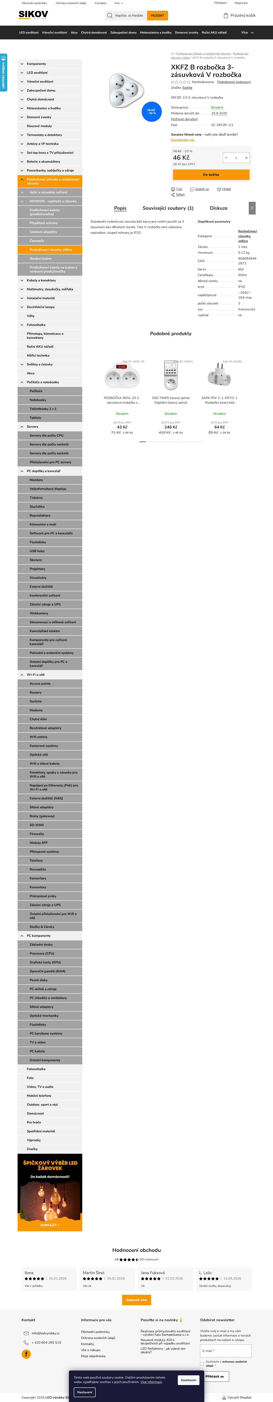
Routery (35, 692)
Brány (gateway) (42, 816)
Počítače (36, 391)
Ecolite (187, 87)
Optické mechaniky (44, 1016)
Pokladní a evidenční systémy (52, 653)
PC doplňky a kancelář (43, 471)
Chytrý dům (38, 719)
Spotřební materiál (41, 1131)
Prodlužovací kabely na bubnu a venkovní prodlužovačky (53, 269)
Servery (32, 426)
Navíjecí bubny (41, 258)
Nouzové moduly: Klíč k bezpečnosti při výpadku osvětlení (165, 1341)
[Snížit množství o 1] (226, 158)
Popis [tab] (120, 208)
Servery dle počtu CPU (46, 435)
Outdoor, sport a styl (42, 1104)
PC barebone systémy (46, 1033)
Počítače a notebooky (43, 382)
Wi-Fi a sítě (36, 675)
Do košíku (211, 175)
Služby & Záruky (42, 927)
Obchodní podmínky (34, 3)
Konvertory (38, 878)
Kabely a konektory (41, 280)
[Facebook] (26, 1354)
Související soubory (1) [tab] (168, 208)
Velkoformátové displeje (48, 489)
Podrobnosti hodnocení (234, 82)
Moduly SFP (38, 843)
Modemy (36, 710)
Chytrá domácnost (40, 99)
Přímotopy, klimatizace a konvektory (45, 336)
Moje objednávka (93, 1356)
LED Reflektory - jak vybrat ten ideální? (163, 1350)
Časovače (37, 241)
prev (93, 398)
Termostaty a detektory (44, 135)
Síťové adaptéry (41, 807)
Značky (32, 1149)
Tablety (35, 418)
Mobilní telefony (39, 1096)
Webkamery (39, 613)
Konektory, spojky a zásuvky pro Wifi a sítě (53, 774)
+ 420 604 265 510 (46, 1342)
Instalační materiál (41, 298)
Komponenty (36, 64)
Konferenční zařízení (45, 595)
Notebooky (38, 400)
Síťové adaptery (41, 1007)
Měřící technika (38, 355)
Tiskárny (36, 498)
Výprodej (33, 1140)
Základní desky (41, 944)
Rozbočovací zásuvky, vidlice (51, 249)
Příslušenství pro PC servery (50, 462)
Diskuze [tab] (219, 208)
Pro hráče (34, 1122)
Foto (30, 1078)
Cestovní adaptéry (43, 232)
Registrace (241, 3)
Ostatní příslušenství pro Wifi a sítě (53, 916)
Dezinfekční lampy (41, 307)
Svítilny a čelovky (40, 364)
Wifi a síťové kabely (45, 763)
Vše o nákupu (90, 1350)
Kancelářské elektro (45, 631)
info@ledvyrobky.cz (46, 1333)
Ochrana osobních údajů (71, 3)
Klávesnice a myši (43, 524)
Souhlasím (188, 1380)
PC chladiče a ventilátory (48, 998)
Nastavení (84, 1392)
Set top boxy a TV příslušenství (50, 153)
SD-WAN (37, 825)
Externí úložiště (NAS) (46, 798)
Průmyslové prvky (43, 896)
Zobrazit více (136, 1300)
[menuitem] (29, 32)
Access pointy (40, 683)
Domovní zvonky (39, 117)
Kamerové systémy (44, 746)
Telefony (36, 860)
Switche (36, 701)
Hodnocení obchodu (136, 1250)
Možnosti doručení (184, 119)
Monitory (36, 480)
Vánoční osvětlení (40, 81)
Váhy (30, 316)
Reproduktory (40, 515)
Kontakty (100, 3)
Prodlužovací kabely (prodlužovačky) (45, 212)
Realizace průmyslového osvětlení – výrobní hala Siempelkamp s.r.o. (165, 1333)
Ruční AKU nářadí (40, 346)
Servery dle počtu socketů (49, 444)
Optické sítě (39, 755)
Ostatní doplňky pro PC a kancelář (48, 664)
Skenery (36, 560)
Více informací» (151, 1382)
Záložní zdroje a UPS (45, 604)
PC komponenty (39, 936)
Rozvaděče (38, 869)
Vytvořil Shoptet (240, 1397)
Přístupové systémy (44, 851)
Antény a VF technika (43, 144)
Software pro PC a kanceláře (51, 533)
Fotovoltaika (36, 325)
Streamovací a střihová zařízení (53, 622)
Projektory (37, 569)
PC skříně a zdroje (43, 989)
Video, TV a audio (40, 1087)
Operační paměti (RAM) (47, 971)
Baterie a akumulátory (43, 161)
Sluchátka (37, 506)
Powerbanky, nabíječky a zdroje (50, 170)
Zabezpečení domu (41, 90)
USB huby (37, 551)
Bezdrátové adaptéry (45, 728)
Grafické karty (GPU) (45, 962)
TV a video (37, 1042)
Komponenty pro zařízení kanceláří (48, 642)
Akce (31, 373)
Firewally (37, 834)
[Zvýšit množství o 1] (246, 158)
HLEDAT (157, 15)
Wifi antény (38, 737)
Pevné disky (38, 980)
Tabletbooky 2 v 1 (43, 409)
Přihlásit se (215, 1376)
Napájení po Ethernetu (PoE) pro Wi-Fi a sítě (54, 787)
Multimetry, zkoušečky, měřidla (50, 289)
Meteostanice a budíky (44, 108)
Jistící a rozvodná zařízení (48, 192)
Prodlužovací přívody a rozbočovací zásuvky (53, 181)
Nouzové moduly (39, 126)
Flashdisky (38, 542)
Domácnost (35, 1113)
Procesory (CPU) (42, 953)
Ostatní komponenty (45, 1060)
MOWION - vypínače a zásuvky (53, 201)
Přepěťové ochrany (44, 223)
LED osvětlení (37, 73)
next (248, 398)
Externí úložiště (41, 586)
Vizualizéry (38, 578)
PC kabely (37, 1051)
